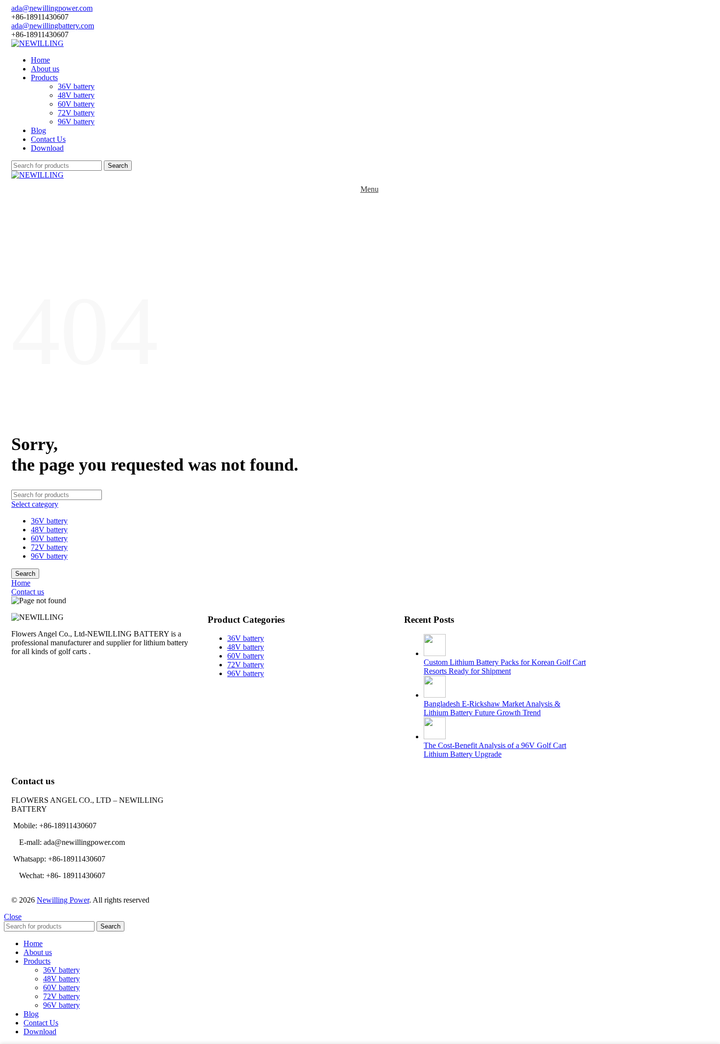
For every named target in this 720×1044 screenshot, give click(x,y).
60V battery (76, 104)
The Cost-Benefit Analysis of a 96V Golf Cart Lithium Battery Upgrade (495, 749)
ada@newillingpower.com (52, 8)
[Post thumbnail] (435, 653)
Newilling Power (63, 900)
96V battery (76, 121)
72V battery (76, 113)
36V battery (76, 86)
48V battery (76, 95)
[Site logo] (37, 43)
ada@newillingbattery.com (52, 26)
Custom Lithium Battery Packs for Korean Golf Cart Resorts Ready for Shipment (505, 666)
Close (13, 916)
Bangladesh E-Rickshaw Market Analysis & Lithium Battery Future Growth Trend (492, 708)
